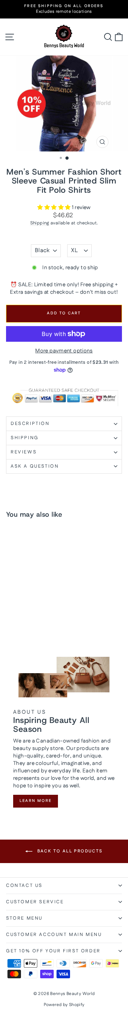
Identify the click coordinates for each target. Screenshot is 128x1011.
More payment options (64, 351)
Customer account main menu (54, 934)
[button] (54, 207)
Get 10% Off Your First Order (53, 951)
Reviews (24, 452)
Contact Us (24, 885)
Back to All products (68, 851)
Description (30, 423)
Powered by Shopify (64, 1005)
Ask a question (35, 466)
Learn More (36, 801)
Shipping (39, 223)
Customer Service (35, 902)
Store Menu (24, 918)
